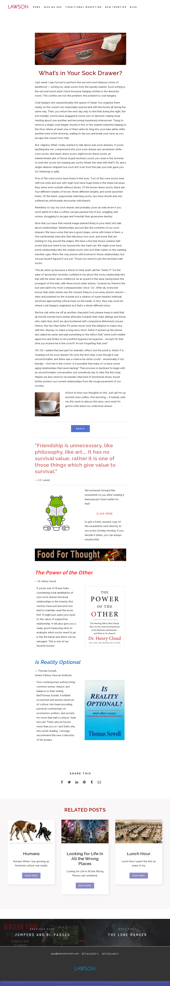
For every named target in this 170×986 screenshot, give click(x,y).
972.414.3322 (89, 953)
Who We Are (53, 7)
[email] (99, 783)
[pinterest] (84, 783)
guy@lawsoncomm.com (65, 953)
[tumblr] (91, 783)
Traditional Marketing (83, 7)
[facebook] (62, 783)
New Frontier (116, 7)
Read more (31, 875)
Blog (133, 7)
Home (37, 7)
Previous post (42, 929)
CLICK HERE (104, 513)
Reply (80, 428)
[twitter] (69, 783)
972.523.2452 (109, 953)
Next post (128, 929)
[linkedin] (77, 783)
